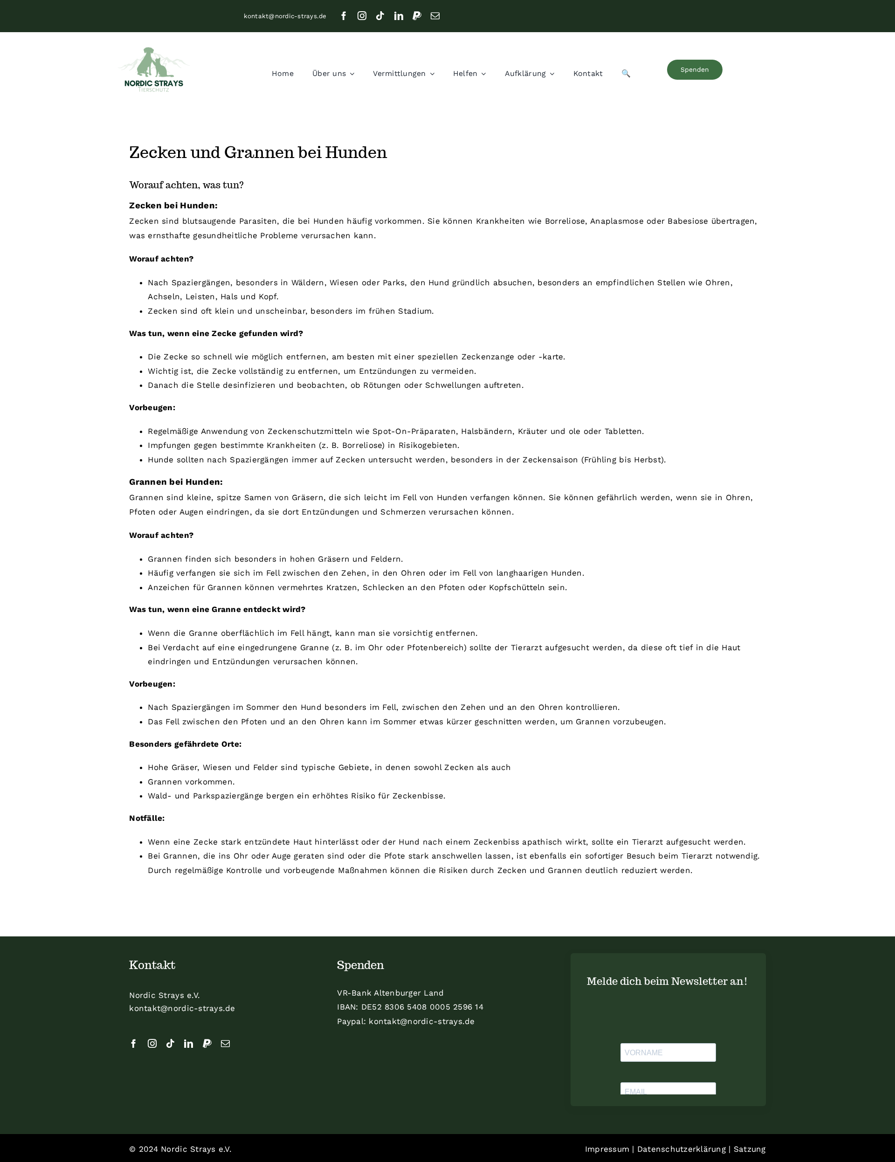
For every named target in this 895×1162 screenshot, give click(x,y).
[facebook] (343, 15)
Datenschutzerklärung (681, 1149)
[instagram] (362, 15)
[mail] (435, 15)
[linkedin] (398, 15)
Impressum (607, 1149)
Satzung (750, 1149)
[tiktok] (380, 15)
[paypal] (417, 15)
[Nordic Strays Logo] (154, 70)
